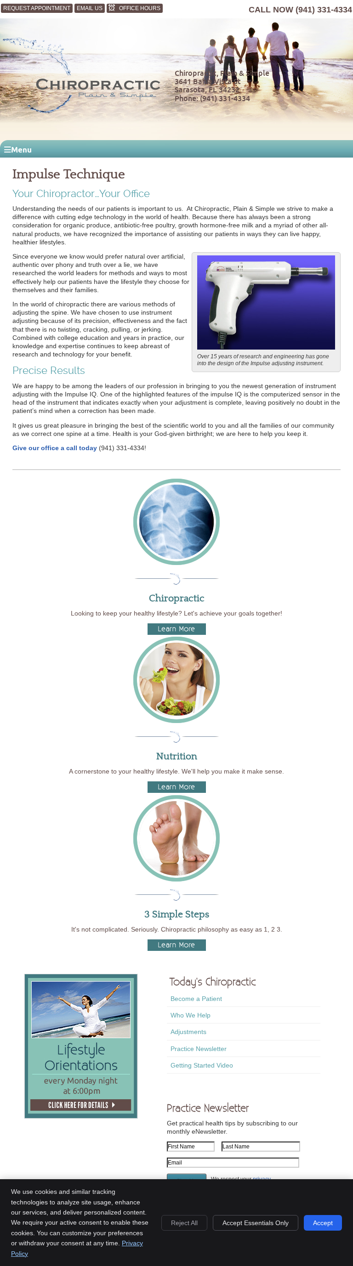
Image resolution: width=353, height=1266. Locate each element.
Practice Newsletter (199, 1048)
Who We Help (191, 1015)
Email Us (89, 8)
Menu (21, 149)
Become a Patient (196, 998)
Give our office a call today (54, 448)
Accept (323, 1222)
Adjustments (188, 1031)
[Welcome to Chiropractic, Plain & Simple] (80, 114)
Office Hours (139, 8)
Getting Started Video (202, 1065)
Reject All (184, 1222)
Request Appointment (36, 8)
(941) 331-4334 (324, 9)
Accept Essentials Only (255, 1222)
